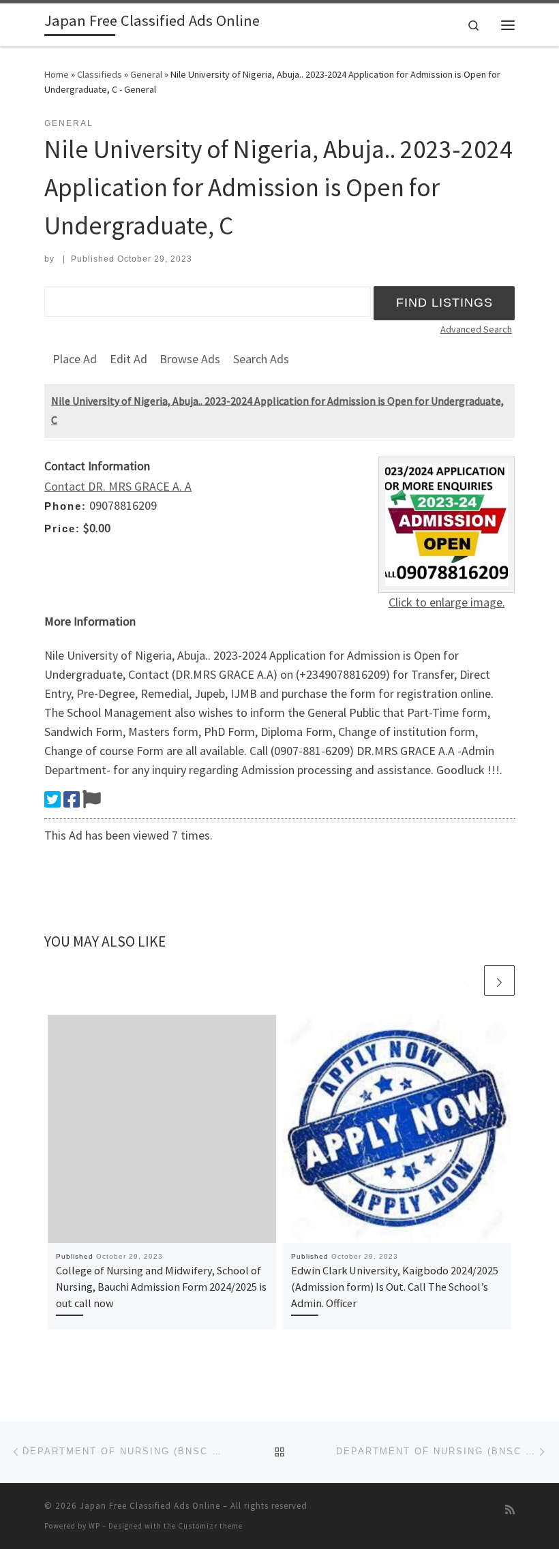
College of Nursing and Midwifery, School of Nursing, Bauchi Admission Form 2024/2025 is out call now (161, 1286)
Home (56, 74)
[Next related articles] (499, 980)
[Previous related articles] (466, 980)
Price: (62, 528)
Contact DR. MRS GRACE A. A (118, 486)
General (146, 74)
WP (94, 1526)
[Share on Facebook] (71, 799)
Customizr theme (210, 1526)
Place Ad (74, 359)
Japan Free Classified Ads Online (150, 1506)
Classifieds (99, 74)
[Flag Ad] (91, 799)
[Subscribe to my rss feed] (510, 1509)
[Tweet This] (52, 799)
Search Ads (261, 359)
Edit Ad (128, 359)
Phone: (65, 506)
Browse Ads (190, 359)
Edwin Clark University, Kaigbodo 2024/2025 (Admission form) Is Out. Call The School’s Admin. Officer (394, 1286)
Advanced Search (476, 329)
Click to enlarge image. (447, 602)
